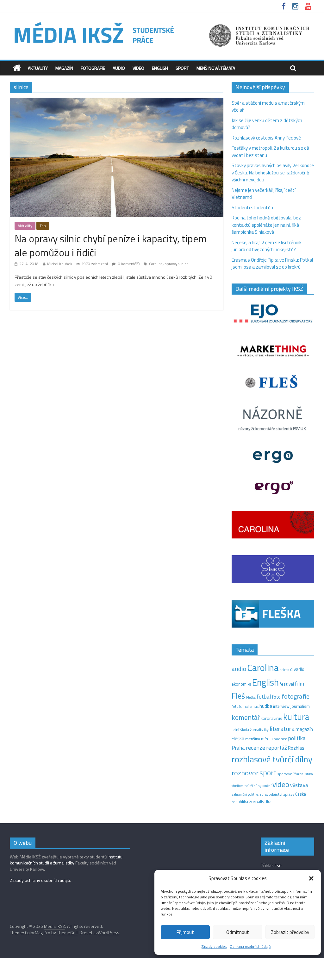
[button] (311, 878)
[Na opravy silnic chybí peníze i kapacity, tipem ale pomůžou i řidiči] (116, 101)
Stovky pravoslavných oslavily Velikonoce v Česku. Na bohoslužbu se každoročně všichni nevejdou (273, 172)
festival (287, 684)
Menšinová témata (215, 68)
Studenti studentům (253, 207)
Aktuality (38, 68)
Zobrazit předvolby (290, 932)
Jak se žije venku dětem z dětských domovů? (267, 124)
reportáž (276, 747)
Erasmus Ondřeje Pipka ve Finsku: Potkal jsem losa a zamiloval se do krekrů (272, 263)
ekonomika (241, 684)
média (267, 738)
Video (138, 68)
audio (239, 668)
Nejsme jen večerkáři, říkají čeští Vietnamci (264, 193)
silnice (183, 264)
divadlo (297, 669)
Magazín (64, 68)
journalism (300, 706)
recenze (255, 747)
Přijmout (185, 932)
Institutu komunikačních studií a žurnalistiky (66, 859)
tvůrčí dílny (253, 785)
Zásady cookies (214, 946)
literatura (282, 728)
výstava (299, 785)
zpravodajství (270, 794)
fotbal (264, 697)
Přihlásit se (271, 865)
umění (266, 785)
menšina (252, 739)
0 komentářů (128, 264)
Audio (119, 68)
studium (238, 785)
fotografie (295, 696)
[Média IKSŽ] (162, 22)
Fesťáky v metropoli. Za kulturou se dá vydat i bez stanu (270, 151)
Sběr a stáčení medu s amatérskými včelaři (269, 106)
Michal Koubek (59, 264)
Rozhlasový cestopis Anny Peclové (266, 137)
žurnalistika (260, 801)
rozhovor (245, 772)
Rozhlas (296, 748)
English (160, 68)
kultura (296, 716)
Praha (238, 748)
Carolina (156, 264)
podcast (280, 739)
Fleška (251, 697)
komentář (246, 717)
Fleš (238, 696)
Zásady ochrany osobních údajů (40, 880)
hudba (265, 706)
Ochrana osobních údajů (250, 946)
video (280, 784)
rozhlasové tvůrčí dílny (272, 759)
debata (284, 669)
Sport (182, 68)
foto (276, 697)
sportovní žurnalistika (295, 774)
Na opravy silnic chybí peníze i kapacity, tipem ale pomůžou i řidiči (111, 245)
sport (268, 772)
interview (281, 706)
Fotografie (93, 68)
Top (43, 226)
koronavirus (271, 718)
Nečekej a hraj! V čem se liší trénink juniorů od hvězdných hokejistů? (267, 246)
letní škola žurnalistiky (250, 730)
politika (297, 738)
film (299, 683)
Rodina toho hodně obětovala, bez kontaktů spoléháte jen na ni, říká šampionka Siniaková (266, 225)
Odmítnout (237, 932)
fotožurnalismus (245, 706)
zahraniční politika (245, 794)
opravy (170, 264)
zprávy (288, 794)
